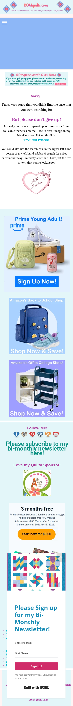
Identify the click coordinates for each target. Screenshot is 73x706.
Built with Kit (36, 687)
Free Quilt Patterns (36, 140)
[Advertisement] (36, 46)
